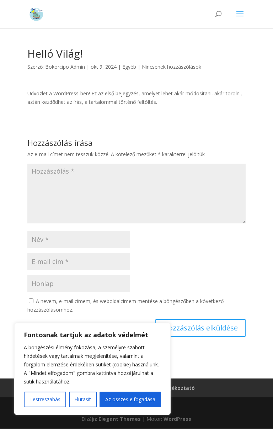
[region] (92, 369)
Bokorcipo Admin (65, 66)
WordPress (177, 418)
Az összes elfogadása (130, 399)
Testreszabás (45, 399)
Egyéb (129, 66)
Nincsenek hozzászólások (171, 66)
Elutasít (82, 399)
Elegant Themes (119, 418)
